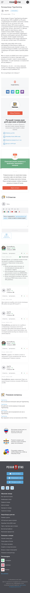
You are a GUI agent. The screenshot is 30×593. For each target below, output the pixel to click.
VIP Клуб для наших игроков (9, 520)
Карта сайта (23, 585)
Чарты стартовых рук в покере (9, 526)
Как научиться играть (7, 496)
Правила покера (5, 502)
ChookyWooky (11, 246)
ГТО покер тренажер (7, 544)
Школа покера (5, 505)
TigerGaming (14, 10)
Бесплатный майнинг (6, 529)
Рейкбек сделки (5, 517)
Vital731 (7, 10)
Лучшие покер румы (6, 538)
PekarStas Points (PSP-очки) (8, 523)
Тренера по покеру (6, 508)
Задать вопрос (15, 188)
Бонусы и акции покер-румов (9, 549)
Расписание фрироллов (7, 531)
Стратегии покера (6, 510)
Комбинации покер (6, 499)
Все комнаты (4, 573)
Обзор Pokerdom (15, 113)
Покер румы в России (7, 541)
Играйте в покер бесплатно (8, 547)
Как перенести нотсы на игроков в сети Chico (14, 417)
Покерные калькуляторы (8, 552)
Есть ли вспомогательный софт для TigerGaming (15, 401)
